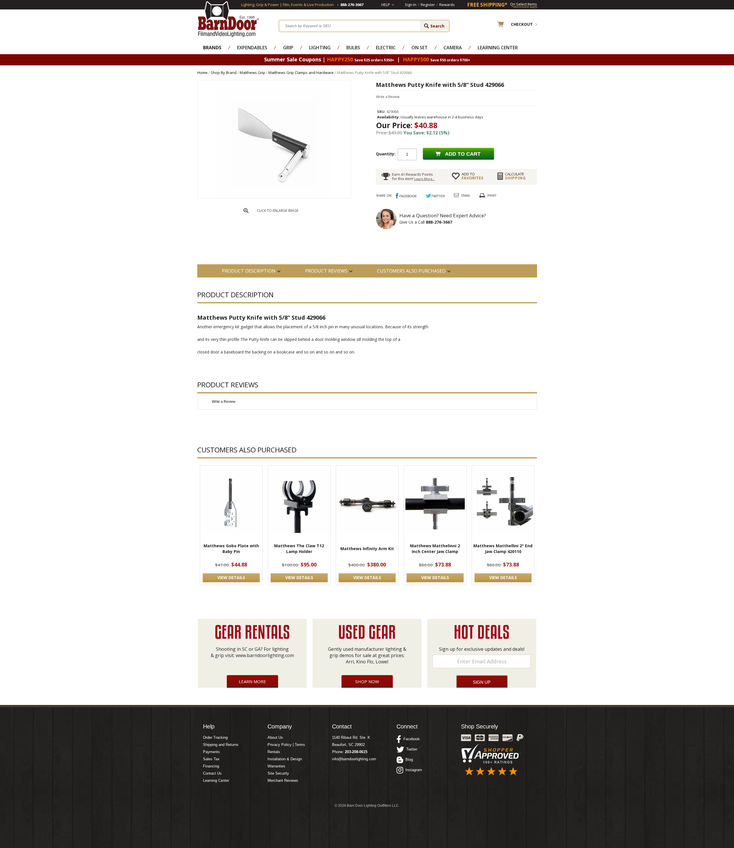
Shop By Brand (224, 72)
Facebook (410, 739)
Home (202, 72)
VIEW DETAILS (231, 577)
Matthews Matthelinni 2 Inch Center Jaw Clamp (435, 548)
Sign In (410, 4)
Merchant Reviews (283, 780)
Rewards (447, 4)
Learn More (252, 681)
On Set (419, 47)
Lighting (320, 47)
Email (466, 195)
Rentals (274, 752)
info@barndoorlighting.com (354, 759)
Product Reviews (326, 271)
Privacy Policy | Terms (286, 745)
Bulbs (353, 47)
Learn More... (424, 179)
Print (492, 195)
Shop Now (367, 681)
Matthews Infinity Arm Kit (367, 548)
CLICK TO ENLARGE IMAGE (277, 210)
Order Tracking (215, 737)
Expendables (252, 47)
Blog (408, 759)
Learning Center (498, 47)
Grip (288, 47)
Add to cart (463, 154)
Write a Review (387, 96)
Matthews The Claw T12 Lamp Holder (299, 548)
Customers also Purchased (411, 271)
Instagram (412, 770)
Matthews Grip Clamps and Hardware (301, 72)
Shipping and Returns (221, 745)
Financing (211, 766)
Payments (211, 752)
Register (428, 4)
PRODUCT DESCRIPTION (249, 271)
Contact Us (212, 773)
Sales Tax (211, 759)
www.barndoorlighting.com (265, 655)
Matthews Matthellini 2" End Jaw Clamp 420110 (502, 548)
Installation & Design (285, 759)
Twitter (410, 749)
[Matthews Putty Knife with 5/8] (274, 196)
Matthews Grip (252, 72)
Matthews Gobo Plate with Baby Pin (231, 548)
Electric (386, 47)
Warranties (276, 766)
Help (385, 4)
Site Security (278, 773)
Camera (453, 47)
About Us (275, 737)
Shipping (515, 176)
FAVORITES (472, 176)
